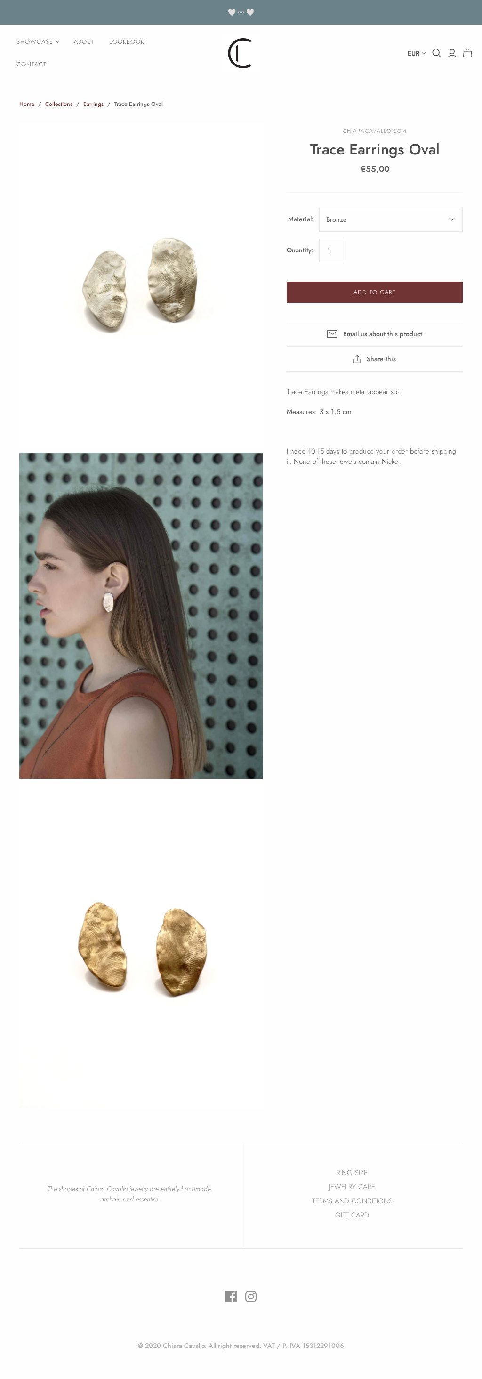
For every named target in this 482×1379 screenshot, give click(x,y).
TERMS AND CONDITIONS (352, 1201)
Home (26, 104)
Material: (300, 219)
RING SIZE (352, 1173)
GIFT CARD (352, 1215)
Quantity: (300, 250)
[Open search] (437, 53)
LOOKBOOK (127, 41)
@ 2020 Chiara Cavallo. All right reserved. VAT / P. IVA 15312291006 (241, 1345)
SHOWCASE (34, 41)
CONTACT (31, 64)
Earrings (93, 104)
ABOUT (84, 41)
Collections (58, 104)
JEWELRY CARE (352, 1187)
